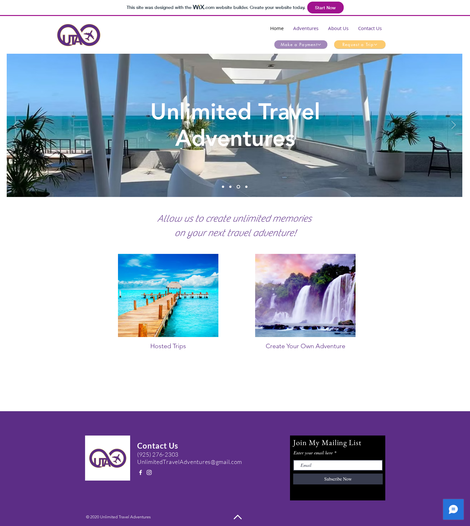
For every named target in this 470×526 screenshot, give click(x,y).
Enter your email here (313, 453)
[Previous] (16, 125)
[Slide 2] (230, 187)
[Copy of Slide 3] (245, 187)
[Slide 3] (238, 187)
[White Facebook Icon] (140, 472)
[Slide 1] (223, 187)
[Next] (453, 125)
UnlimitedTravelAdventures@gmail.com (189, 461)
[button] (305, 28)
